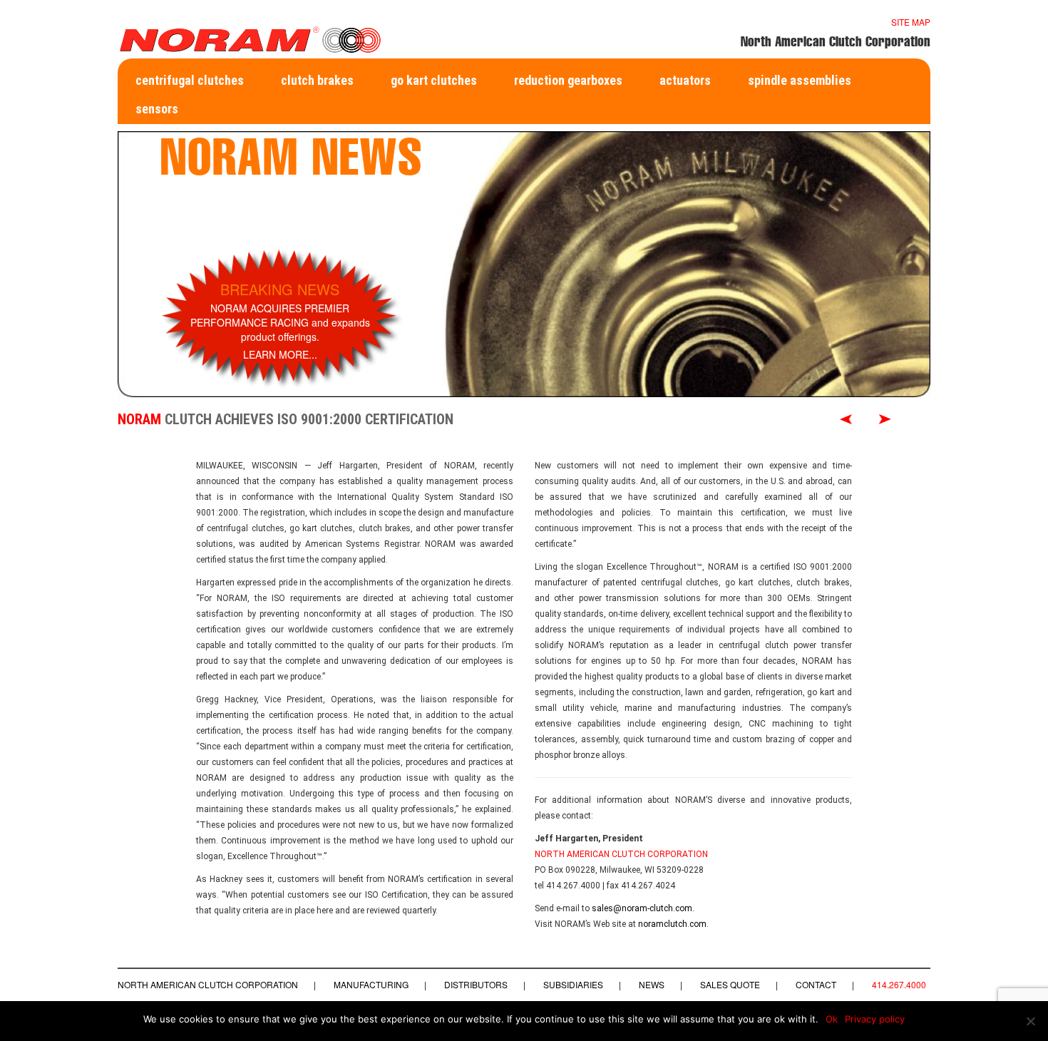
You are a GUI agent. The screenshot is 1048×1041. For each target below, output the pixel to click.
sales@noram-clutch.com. (643, 908)
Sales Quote (730, 984)
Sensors (156, 108)
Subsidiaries (573, 984)
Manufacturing (371, 984)
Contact (816, 984)
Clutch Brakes (317, 80)
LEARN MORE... (280, 354)
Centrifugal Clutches (189, 80)
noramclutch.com (672, 924)
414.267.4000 (899, 984)
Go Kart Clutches (434, 80)
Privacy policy (875, 1019)
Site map (910, 22)
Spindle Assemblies (799, 80)
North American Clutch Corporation (208, 984)
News (651, 984)
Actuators (685, 80)
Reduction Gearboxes (568, 80)
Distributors (476, 984)
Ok (832, 1019)
